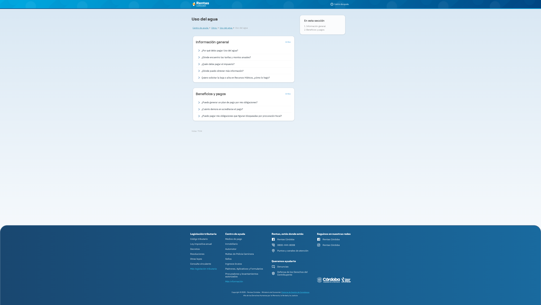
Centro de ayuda (201, 28)
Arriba (288, 42)
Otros (214, 28)
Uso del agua (226, 28)
